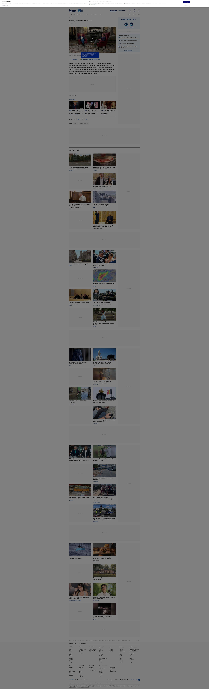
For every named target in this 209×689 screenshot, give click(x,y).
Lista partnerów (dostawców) (93, 4)
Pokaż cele (186, 5)
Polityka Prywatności (5, 5)
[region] (104, 3)
